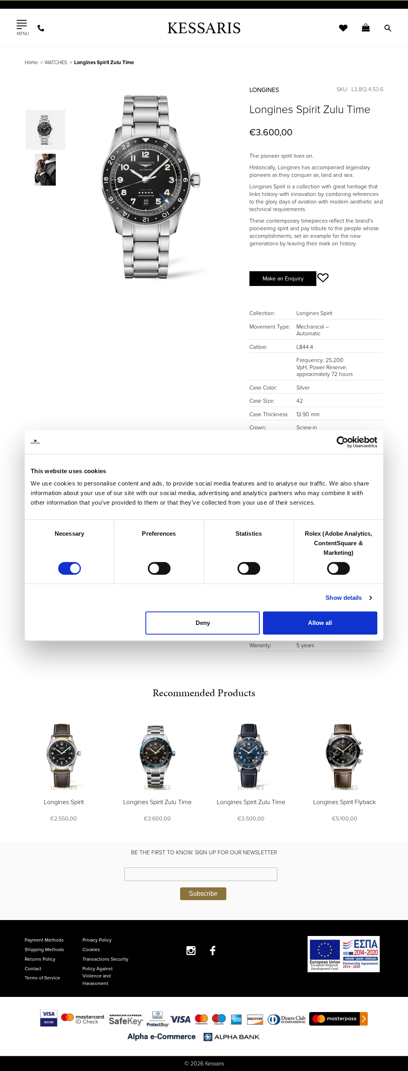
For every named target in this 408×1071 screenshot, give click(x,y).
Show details (344, 597)
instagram (191, 950)
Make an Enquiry (283, 278)
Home (31, 62)
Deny (203, 622)
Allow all (320, 622)
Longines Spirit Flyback (344, 802)
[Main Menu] (22, 25)
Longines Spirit (64, 802)
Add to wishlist (323, 277)
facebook (213, 950)
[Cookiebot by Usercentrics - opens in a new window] (342, 442)
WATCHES (56, 62)
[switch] (159, 568)
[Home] (204, 28)
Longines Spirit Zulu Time (157, 802)
